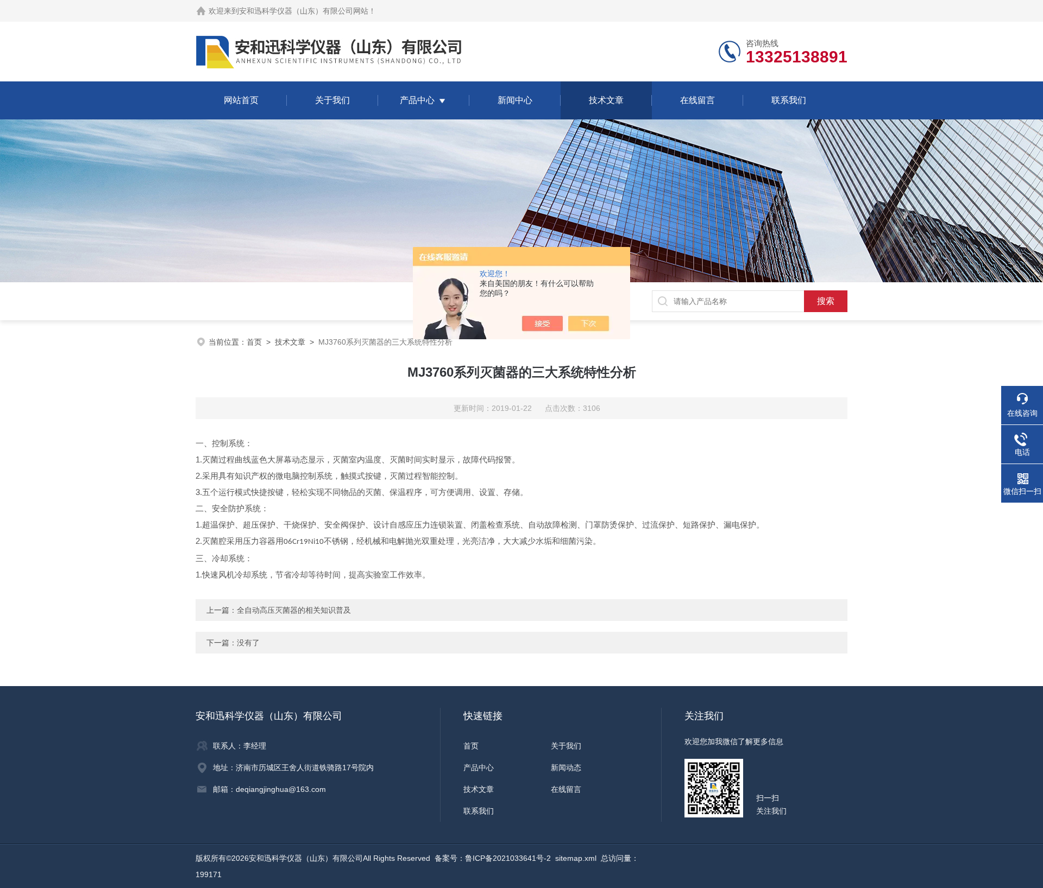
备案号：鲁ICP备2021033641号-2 (493, 858)
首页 (254, 342)
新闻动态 (566, 767)
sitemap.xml (575, 858)
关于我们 (332, 100)
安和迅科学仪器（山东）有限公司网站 (303, 11)
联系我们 (788, 100)
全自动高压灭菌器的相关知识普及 (294, 610)
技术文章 (606, 100)
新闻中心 (515, 100)
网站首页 (241, 100)
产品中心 (417, 100)
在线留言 (697, 100)
